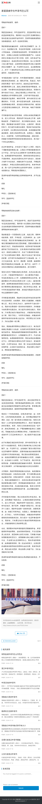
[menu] (39, 2)
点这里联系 (11, 623)
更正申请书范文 (8, 668)
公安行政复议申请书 (9, 754)
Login (8, 784)
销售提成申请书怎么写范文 (12, 654)
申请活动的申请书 (8, 683)
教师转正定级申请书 (9, 711)
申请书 (25, 15)
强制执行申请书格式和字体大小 (14, 726)
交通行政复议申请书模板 (11, 740)
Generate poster (10, 641)
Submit (21, 788)
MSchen (4, 15)
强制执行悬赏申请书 (9, 697)
